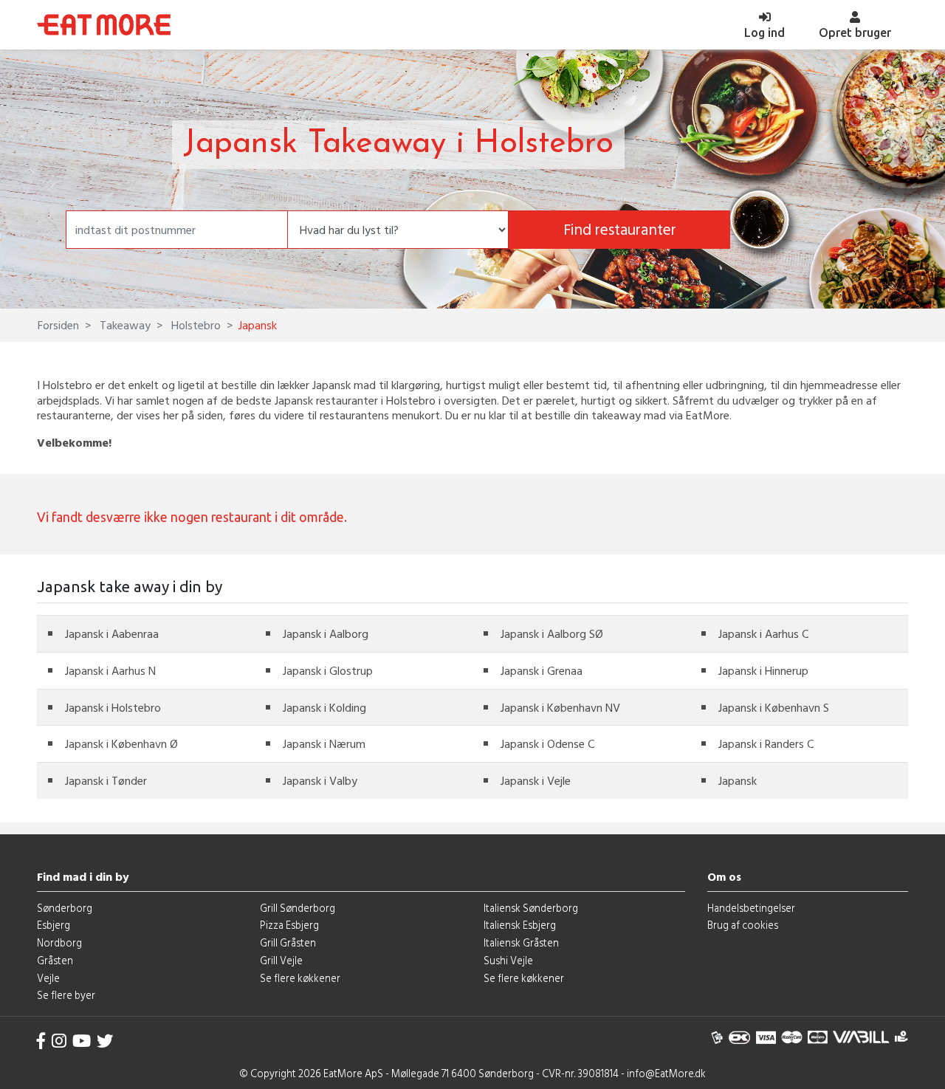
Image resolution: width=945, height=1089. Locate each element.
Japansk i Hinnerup (763, 670)
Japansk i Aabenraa (112, 633)
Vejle (48, 978)
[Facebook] (41, 1040)
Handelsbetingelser (751, 907)
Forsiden (58, 325)
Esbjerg (53, 924)
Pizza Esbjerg (289, 924)
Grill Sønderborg (297, 907)
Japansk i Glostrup (328, 670)
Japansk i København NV (560, 707)
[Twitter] (105, 1040)
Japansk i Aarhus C (763, 633)
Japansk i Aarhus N (110, 670)
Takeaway (124, 325)
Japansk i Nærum (324, 743)
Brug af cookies (742, 924)
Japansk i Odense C (547, 743)
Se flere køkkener (300, 978)
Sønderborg (64, 907)
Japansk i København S (773, 707)
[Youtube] (81, 1040)
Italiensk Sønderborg (531, 907)
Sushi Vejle (508, 960)
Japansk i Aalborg (325, 633)
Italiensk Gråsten (521, 942)
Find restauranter (619, 229)
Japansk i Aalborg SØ (552, 633)
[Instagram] (59, 1040)
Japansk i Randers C (766, 743)
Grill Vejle (281, 960)
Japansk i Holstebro (113, 707)
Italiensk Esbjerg (520, 924)
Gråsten (55, 960)
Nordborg (59, 942)
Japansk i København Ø (121, 743)
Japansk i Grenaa (542, 670)
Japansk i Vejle (536, 780)
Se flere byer (66, 995)
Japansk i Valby (320, 780)
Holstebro (194, 325)
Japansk (737, 780)
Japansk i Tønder (106, 780)
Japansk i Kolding (324, 707)
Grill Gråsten (288, 942)
